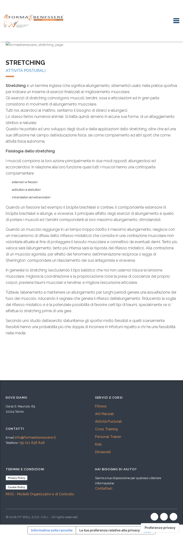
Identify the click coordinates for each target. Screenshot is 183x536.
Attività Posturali (108, 421)
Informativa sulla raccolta (51, 530)
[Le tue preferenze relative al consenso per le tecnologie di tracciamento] (160, 527)
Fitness (101, 406)
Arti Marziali (104, 414)
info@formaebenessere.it (35, 437)
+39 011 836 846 (31, 443)
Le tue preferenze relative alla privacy (109, 530)
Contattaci (103, 488)
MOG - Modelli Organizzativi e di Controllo (40, 494)
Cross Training (106, 429)
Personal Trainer (108, 437)
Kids (98, 444)
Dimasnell (103, 452)
